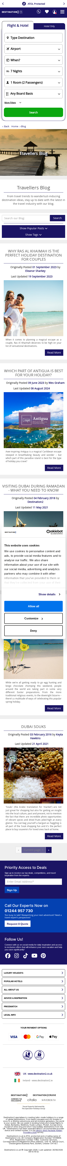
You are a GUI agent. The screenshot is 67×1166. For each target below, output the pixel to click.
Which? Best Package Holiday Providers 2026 (43, 1131)
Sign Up (12, 890)
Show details (47, 594)
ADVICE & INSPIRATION (15, 998)
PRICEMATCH (10, 1007)
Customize (31, 618)
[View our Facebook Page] (8, 954)
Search (57, 218)
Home (14, 126)
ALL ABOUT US (11, 990)
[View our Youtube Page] (34, 954)
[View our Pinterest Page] (43, 954)
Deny (33, 630)
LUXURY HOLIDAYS (13, 973)
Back (6, 126)
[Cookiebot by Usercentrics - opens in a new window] (47, 532)
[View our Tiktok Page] (26, 954)
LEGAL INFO (10, 1015)
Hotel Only (49, 26)
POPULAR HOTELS (13, 981)
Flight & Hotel (17, 25)
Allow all (33, 606)
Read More (54, 352)
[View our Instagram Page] (17, 954)
